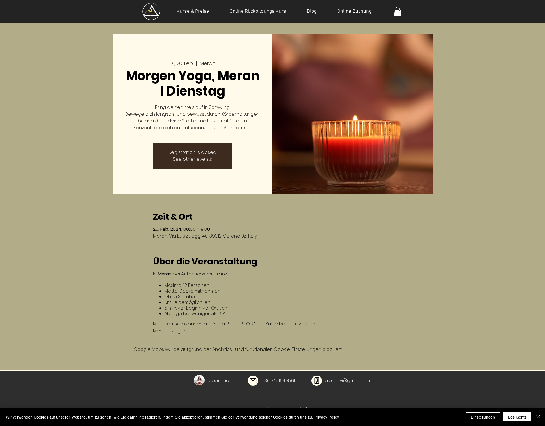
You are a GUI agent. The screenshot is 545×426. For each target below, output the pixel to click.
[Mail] (253, 381)
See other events (192, 159)
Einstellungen (483, 417)
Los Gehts (517, 417)
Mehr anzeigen (169, 331)
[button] (398, 11)
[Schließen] (538, 416)
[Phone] (316, 381)
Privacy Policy (326, 417)
